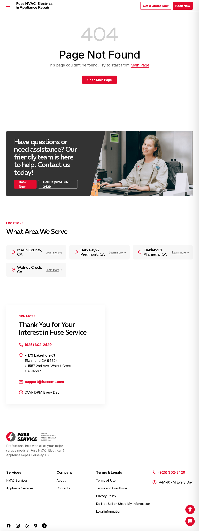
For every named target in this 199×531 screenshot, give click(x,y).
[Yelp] (27, 525)
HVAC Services (17, 480)
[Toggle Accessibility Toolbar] (190, 509)
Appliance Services (19, 488)
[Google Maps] (35, 525)
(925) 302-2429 (38, 345)
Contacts (63, 488)
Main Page (140, 65)
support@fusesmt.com (44, 382)
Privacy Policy (106, 496)
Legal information (108, 511)
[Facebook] (8, 525)
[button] (183, 6)
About (61, 480)
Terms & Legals (109, 472)
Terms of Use (106, 480)
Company (65, 472)
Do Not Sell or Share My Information (123, 504)
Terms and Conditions (111, 488)
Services (13, 472)
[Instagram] (18, 525)
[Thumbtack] (44, 525)
